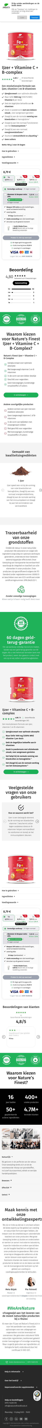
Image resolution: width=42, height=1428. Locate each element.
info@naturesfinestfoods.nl (16, 1406)
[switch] (37, 1398)
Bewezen (5, 1180)
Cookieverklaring (26, 1425)
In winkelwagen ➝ (21, 395)
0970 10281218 (32, 1362)
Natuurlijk (6, 1157)
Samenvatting (21, 283)
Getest (4, 1195)
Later (22, 17)
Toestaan (34, 17)
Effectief (5, 1188)
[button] (2, 490)
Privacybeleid (14, 1425)
